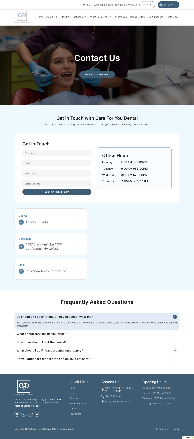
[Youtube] (37, 414)
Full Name (27, 149)
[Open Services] (84, 17)
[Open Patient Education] (109, 17)
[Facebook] (17, 414)
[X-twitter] (23, 414)
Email (25, 159)
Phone (25, 169)
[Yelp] (30, 414)
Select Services (30, 179)
